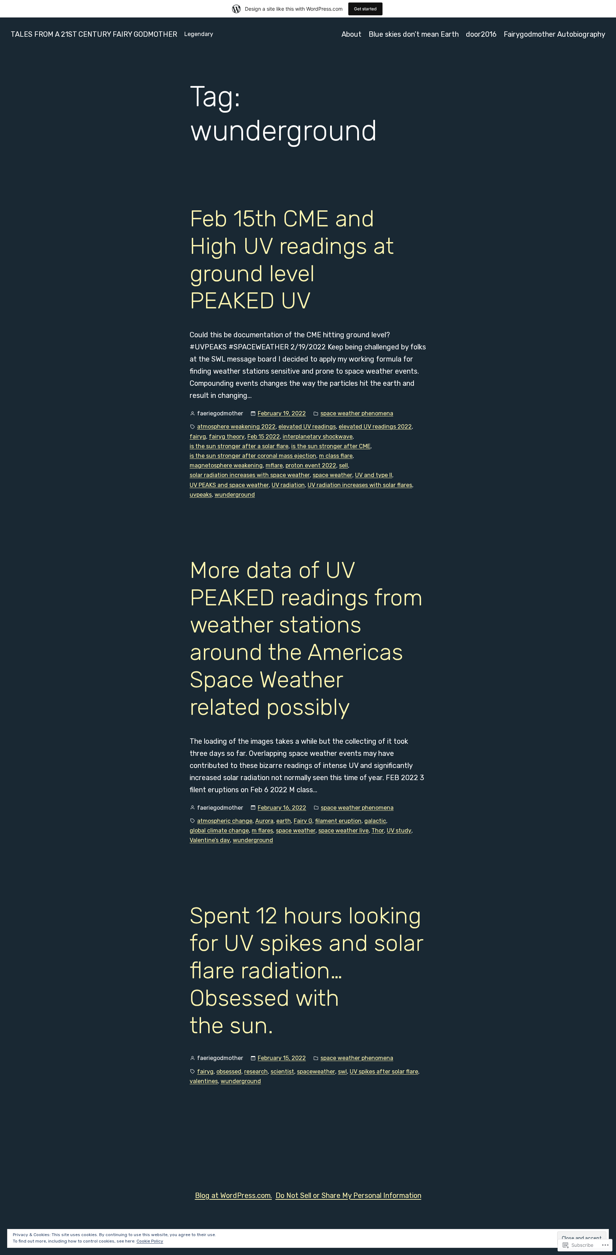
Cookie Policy (150, 1241)
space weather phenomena (356, 413)
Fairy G (303, 821)
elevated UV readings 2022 (375, 426)
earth (283, 821)
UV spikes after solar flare (384, 1071)
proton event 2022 (311, 465)
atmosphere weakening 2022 (236, 426)
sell (343, 465)
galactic (375, 821)
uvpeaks (201, 494)
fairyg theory (227, 436)
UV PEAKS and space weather (229, 485)
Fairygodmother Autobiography (554, 34)
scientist (282, 1071)
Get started (365, 8)
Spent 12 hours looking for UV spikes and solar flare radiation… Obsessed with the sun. (306, 970)
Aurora (264, 821)
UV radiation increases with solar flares (360, 485)
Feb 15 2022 (263, 436)
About (351, 34)
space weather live (343, 830)
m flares (262, 830)
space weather (332, 475)
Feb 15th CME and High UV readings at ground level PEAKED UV (292, 259)
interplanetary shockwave (318, 436)
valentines (204, 1081)
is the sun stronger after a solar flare (239, 446)
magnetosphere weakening (226, 465)
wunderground (235, 494)
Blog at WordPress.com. (233, 1195)
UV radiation (288, 485)
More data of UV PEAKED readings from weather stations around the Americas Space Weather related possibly (306, 639)
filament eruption (338, 821)
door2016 (481, 34)
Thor (377, 830)
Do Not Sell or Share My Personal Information (348, 1195)
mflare (274, 465)
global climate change (219, 830)
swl (342, 1071)
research (256, 1071)
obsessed (228, 1071)
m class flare (336, 455)
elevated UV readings (307, 426)
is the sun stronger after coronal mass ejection (253, 455)
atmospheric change (224, 821)
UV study (399, 830)
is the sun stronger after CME (330, 446)
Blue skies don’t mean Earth (414, 34)
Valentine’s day (210, 840)
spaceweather (316, 1071)
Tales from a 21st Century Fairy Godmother (94, 34)
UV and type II (373, 475)
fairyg (198, 436)
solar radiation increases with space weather (250, 475)
